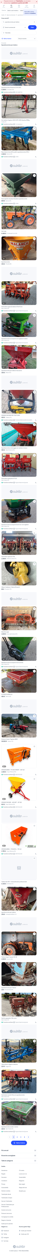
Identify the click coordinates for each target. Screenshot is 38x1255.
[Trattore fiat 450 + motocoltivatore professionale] (19, 870)
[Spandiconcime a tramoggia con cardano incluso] (19, 436)
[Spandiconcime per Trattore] (19, 976)
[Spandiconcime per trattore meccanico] (19, 359)
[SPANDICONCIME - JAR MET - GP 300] (19, 792)
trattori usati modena (12, 10)
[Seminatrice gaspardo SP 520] (19, 468)
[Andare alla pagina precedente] (9, 1137)
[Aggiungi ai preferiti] (34, 64)
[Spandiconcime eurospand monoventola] (19, 652)
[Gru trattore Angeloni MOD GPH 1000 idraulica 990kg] (19, 110)
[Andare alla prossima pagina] (28, 1137)
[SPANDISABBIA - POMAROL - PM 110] (19, 839)
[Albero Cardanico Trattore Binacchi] (19, 576)
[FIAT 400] (19, 220)
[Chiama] (36, 92)
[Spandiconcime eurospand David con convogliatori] (19, 514)
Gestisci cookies (5, 1191)
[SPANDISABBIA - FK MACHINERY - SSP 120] (19, 759)
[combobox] (19, 22)
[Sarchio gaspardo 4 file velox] (19, 1008)
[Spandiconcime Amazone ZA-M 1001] (19, 77)
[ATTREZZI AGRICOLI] (19, 683)
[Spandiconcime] (19, 250)
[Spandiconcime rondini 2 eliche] (19, 1116)
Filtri (32, 27)
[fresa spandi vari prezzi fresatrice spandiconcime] (19, 188)
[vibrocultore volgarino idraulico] (19, 1053)
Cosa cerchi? (5, 18)
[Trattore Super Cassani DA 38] (19, 946)
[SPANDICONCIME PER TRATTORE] (19, 405)
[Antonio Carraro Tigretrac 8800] (19, 728)
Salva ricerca (7, 38)
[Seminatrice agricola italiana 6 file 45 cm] (19, 296)
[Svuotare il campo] (34, 22)
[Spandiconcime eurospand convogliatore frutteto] (19, 328)
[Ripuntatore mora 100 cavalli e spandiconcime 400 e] (19, 142)
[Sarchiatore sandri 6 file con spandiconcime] (19, 1084)
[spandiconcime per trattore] (19, 901)
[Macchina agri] (19, 620)
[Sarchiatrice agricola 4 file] (19, 545)
